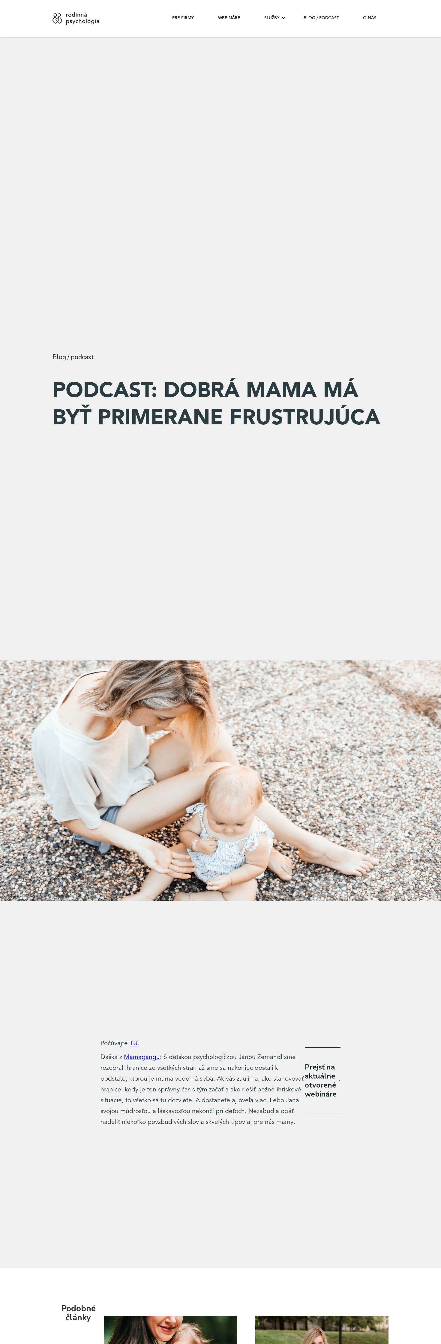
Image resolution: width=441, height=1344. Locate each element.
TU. (134, 1043)
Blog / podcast (321, 18)
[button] (272, 18)
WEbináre (229, 18)
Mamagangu (142, 1057)
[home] (77, 18)
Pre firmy (183, 18)
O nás (369, 18)
